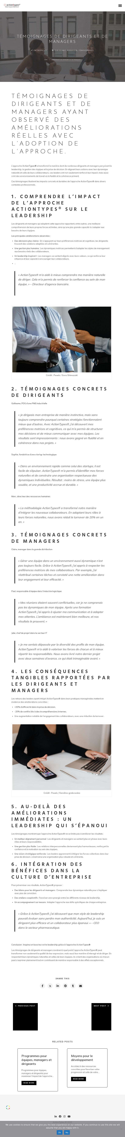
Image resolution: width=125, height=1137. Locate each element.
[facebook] (42, 985)
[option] (37, 1069)
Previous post (27, 1006)
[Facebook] (60, 1117)
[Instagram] (64, 1117)
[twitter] (50, 985)
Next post (100, 1006)
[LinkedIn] (56, 1117)
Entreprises (40, 50)
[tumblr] (72, 985)
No (67, 1132)
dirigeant (60, 50)
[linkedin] (57, 985)
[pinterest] (65, 985)
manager (72, 50)
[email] (80, 985)
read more (28, 1083)
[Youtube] (69, 1117)
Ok (59, 1132)
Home (46, 59)
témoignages (86, 50)
